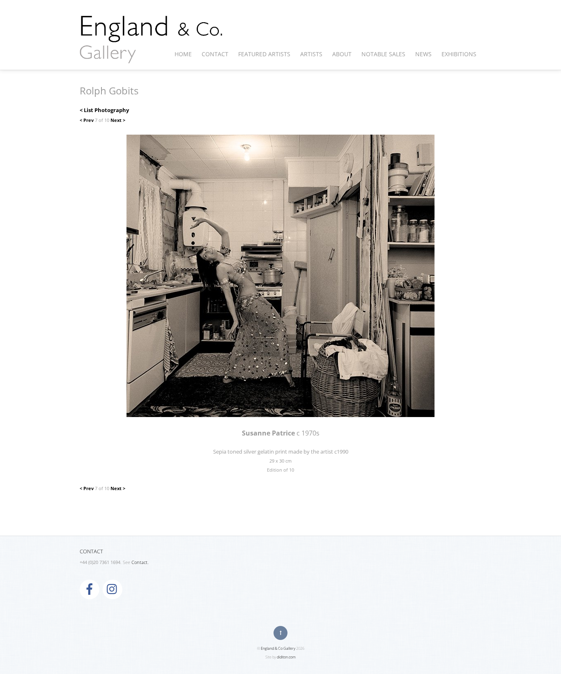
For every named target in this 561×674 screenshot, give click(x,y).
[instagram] (112, 588)
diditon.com (286, 657)
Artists (311, 54)
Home (183, 54)
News (423, 54)
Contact (215, 54)
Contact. (140, 562)
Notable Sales (383, 54)
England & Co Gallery (278, 648)
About (342, 54)
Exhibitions (458, 54)
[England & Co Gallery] (151, 54)
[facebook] (89, 588)
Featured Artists (264, 54)
